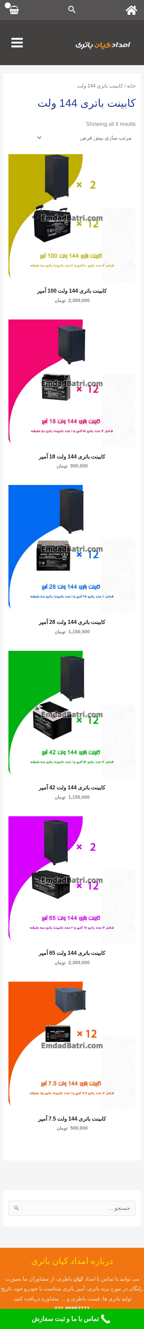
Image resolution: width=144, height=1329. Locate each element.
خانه (131, 86)
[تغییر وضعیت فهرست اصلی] (17, 42)
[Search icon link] (72, 10)
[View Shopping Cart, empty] (14, 10)
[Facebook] (131, 10)
